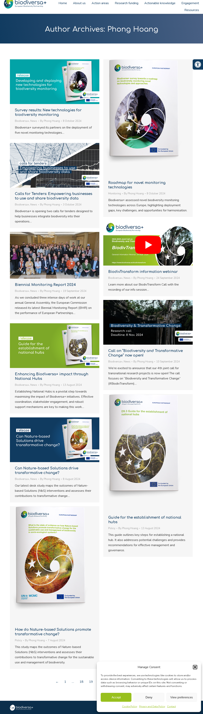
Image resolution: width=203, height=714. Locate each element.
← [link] (57, 682)
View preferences (181, 697)
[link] (198, 64)
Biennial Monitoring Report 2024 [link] (45, 285)
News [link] (33, 121)
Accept (116, 697)
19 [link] (91, 682)
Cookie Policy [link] (129, 706)
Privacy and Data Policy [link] (152, 706)
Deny (149, 697)
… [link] (73, 682)
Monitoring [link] (114, 193)
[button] (195, 667)
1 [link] (65, 682)
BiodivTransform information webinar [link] (143, 272)
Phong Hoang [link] (132, 29)
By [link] (50, 121)
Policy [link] (111, 528)
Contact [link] (171, 706)
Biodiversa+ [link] (22, 121)
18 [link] (81, 682)
